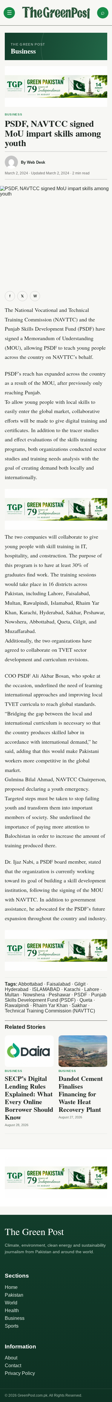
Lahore (91, 989)
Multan (12, 994)
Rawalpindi (17, 1005)
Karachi (72, 989)
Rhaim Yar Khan (50, 1005)
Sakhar (79, 1005)
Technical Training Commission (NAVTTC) (50, 1010)
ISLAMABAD (46, 989)
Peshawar (59, 994)
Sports (12, 1325)
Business (13, 114)
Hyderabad (16, 989)
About (11, 1357)
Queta (85, 1000)
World (11, 1302)
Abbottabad (30, 984)
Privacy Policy (20, 1373)
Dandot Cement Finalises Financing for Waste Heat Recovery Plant (81, 1093)
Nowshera (34, 994)
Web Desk (36, 162)
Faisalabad (58, 984)
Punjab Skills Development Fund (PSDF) (55, 997)
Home (11, 1287)
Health (12, 1310)
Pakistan (14, 1295)
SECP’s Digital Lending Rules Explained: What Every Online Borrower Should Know (29, 1097)
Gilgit (79, 984)
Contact (13, 1365)
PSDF (80, 994)
